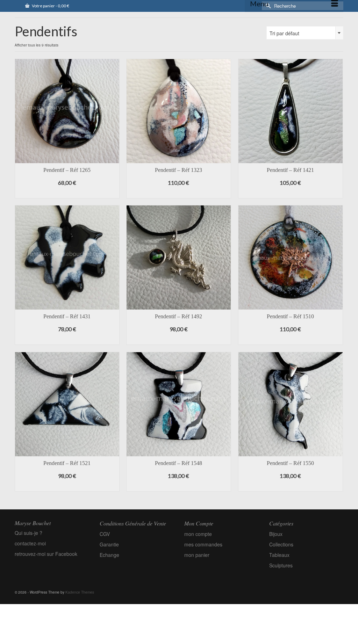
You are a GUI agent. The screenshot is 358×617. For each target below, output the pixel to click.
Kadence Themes (79, 592)
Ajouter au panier (290, 193)
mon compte (198, 533)
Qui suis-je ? (28, 532)
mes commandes (203, 544)
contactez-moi (30, 543)
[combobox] (304, 32)
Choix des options (67, 193)
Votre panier (50, 5)
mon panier (196, 554)
